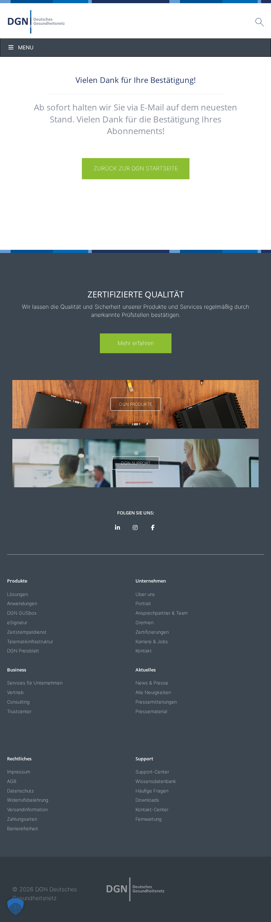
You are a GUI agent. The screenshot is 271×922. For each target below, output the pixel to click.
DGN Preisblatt (23, 650)
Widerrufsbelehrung (27, 800)
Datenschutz (20, 791)
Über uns (145, 594)
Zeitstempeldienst (27, 632)
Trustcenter (19, 711)
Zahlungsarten (22, 819)
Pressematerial (151, 711)
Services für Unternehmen (34, 683)
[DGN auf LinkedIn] (117, 527)
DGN (36, 22)
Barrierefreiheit (22, 828)
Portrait (143, 603)
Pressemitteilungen (156, 702)
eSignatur (17, 622)
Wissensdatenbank (156, 781)
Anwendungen (22, 603)
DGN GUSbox (22, 613)
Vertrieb (15, 692)
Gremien (144, 622)
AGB (11, 781)
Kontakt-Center (152, 809)
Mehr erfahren (136, 342)
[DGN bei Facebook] (152, 527)
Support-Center (152, 772)
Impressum (18, 772)
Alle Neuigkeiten (153, 692)
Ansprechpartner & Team (162, 613)
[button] (15, 906)
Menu (26, 47)
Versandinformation (27, 809)
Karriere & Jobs (152, 641)
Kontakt (144, 650)
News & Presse (152, 683)
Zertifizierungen (152, 632)
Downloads (147, 800)
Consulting (18, 702)
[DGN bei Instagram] (135, 527)
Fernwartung (149, 819)
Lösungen (17, 594)
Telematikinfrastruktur (30, 641)
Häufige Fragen (152, 791)
